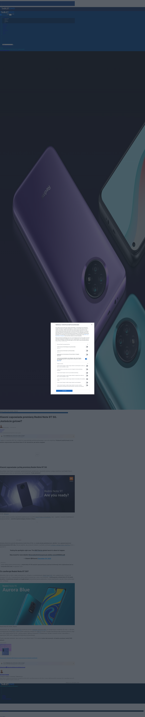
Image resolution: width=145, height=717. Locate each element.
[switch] (86, 347)
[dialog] (72, 358)
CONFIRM (64, 390)
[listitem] (72, 344)
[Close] (92, 325)
